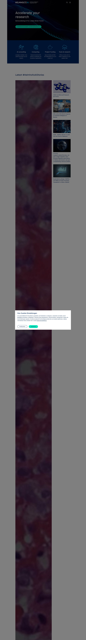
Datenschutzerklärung (41, 320)
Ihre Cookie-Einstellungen (27, 313)
